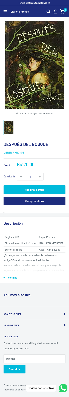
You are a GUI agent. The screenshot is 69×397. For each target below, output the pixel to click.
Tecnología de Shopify (14, 389)
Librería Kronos (14, 152)
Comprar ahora (34, 201)
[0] (62, 11)
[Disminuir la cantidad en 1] (21, 176)
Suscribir (14, 369)
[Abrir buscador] (48, 11)
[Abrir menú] (5, 11)
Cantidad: (9, 176)
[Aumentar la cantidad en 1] (39, 176)
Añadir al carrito (34, 189)
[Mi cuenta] (55, 11)
